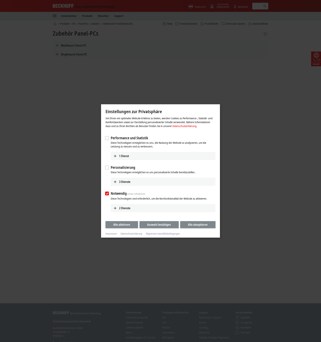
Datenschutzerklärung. (184, 126)
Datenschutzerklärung (131, 233)
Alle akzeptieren (198, 225)
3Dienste (124, 182)
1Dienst (124, 156)
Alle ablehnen (121, 225)
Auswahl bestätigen (159, 225)
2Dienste (124, 208)
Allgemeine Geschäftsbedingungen (163, 233)
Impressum (111, 233)
